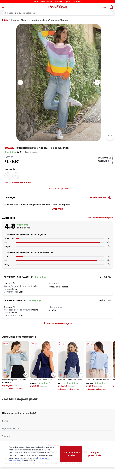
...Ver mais (57, 208)
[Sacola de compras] (111, 6)
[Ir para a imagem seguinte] (97, 82)
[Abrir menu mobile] (4, 7)
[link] (20, 152)
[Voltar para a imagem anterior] (20, 82)
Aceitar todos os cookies (71, 454)
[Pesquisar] (5, 13)
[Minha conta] (104, 6)
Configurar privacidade (94, 454)
